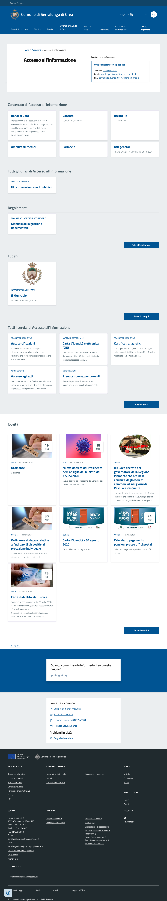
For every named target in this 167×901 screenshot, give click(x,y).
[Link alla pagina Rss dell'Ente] (125, 818)
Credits (56, 890)
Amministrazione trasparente (97, 830)
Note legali (89, 822)
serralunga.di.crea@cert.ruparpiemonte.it (119, 77)
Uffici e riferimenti (20, 181)
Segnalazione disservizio (95, 836)
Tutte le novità (141, 630)
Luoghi (126, 799)
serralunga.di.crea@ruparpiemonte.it (118, 74)
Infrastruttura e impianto (23, 290)
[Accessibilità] (8, 893)
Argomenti (36, 49)
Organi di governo (15, 786)
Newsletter (128, 821)
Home (26, 49)
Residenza (104, 29)
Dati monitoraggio (15, 890)
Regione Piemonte (17, 3)
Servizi (50, 29)
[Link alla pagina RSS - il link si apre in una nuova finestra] (131, 14)
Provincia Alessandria (55, 822)
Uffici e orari (13, 854)
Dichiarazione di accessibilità (97, 826)
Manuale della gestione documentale (28, 218)
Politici (10, 795)
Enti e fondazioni (15, 782)
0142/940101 (110, 70)
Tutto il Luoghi (141, 316)
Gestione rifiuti (87, 28)
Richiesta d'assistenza (94, 843)
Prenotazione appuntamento (97, 840)
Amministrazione (19, 29)
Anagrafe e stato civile (21, 338)
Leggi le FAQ (90, 833)
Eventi (126, 804)
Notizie (14, 462)
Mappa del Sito (78, 890)
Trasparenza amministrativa (121, 28)
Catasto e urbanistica (55, 782)
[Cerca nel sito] (152, 14)
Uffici (10, 799)
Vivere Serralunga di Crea (68, 27)
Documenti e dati (15, 778)
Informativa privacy (93, 818)
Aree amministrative (16, 774)
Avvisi (126, 782)
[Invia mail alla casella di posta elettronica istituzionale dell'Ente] (23, 839)
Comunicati (128, 778)
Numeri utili (13, 858)
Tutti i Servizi (141, 404)
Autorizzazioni (17, 370)
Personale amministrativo (19, 790)
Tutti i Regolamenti (141, 245)
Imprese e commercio (94, 774)
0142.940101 (22, 828)
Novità (37, 29)
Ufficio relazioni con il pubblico (109, 64)
